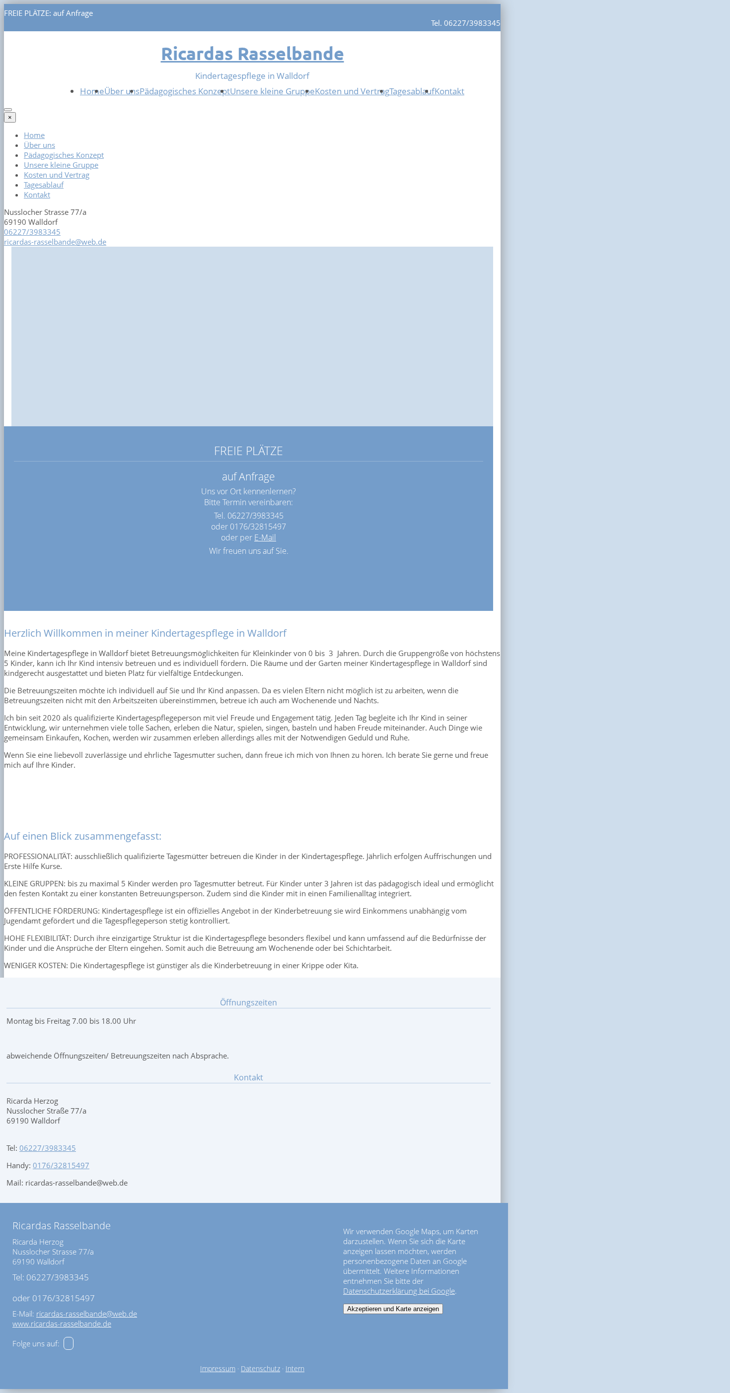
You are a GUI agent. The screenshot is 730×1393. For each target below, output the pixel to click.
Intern (295, 1368)
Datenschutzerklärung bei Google (399, 1291)
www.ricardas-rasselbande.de (61, 1323)
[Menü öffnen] (8, 109)
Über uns (122, 91)
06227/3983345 (32, 232)
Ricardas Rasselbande (252, 53)
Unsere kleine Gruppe (272, 91)
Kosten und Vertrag (352, 91)
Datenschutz (260, 1368)
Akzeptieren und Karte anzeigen (393, 1309)
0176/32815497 (61, 1165)
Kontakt (449, 91)
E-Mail (265, 537)
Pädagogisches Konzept (185, 91)
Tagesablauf (412, 91)
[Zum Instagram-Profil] (68, 1343)
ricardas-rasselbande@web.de (55, 242)
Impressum (217, 1368)
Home (92, 91)
